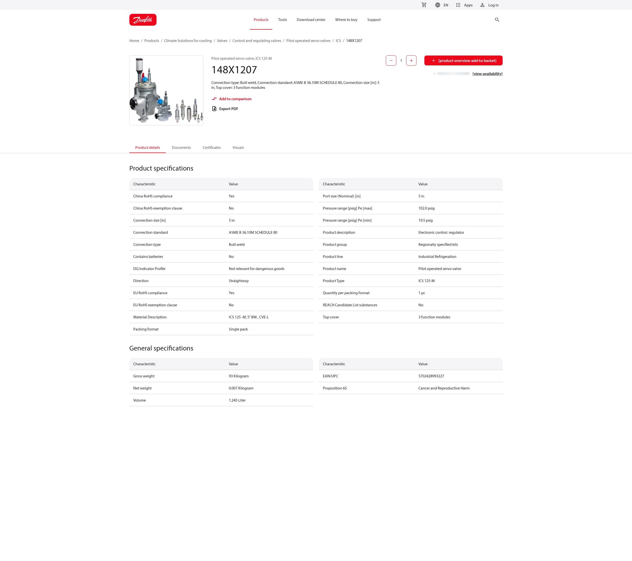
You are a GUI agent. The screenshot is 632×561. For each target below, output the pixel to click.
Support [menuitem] (374, 19)
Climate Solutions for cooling (188, 40)
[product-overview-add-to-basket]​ (467, 60)
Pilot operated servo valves (308, 40)
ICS (338, 40)
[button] (441, 5)
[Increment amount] (411, 60)
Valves (222, 40)
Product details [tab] (147, 147)
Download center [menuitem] (311, 19)
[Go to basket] (424, 5)
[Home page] (143, 20)
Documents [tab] (181, 147)
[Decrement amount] (391, 60)
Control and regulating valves (257, 40)
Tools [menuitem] (282, 19)
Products (151, 40)
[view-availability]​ (488, 73)
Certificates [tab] (212, 147)
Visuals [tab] (238, 147)
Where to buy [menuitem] (346, 19)
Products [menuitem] (261, 19)
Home (134, 40)
